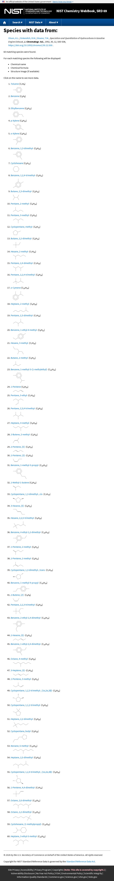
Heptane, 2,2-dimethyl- (22, 718)
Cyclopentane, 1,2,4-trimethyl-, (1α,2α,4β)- (32, 771)
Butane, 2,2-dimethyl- (21, 238)
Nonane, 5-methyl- (20, 745)
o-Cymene (16, 287)
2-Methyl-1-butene (20, 482)
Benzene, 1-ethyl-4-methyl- (24, 329)
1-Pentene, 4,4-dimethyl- (23, 787)
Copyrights (57, 869)
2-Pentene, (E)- (18, 446)
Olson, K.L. (13, 38)
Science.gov (71, 876)
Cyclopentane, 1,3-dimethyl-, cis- (27, 494)
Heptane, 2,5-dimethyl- (22, 757)
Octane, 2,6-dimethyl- (21, 800)
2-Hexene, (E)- (17, 635)
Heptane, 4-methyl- (20, 422)
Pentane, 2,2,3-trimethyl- (23, 604)
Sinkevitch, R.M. (28, 38)
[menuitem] (4, 22)
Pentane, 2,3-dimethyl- (22, 315)
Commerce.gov (56, 876)
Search (16, 22)
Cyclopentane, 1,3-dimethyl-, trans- (28, 569)
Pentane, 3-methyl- (20, 215)
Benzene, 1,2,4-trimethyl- (23, 175)
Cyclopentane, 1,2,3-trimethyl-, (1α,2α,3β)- (32, 690)
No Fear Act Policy (45, 873)
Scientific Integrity (93, 873)
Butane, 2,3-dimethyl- (21, 191)
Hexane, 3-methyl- (20, 342)
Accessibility (27, 869)
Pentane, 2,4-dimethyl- (22, 263)
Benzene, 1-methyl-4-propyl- (25, 582)
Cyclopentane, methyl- (22, 226)
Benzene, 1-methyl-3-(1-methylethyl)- (29, 369)
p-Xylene (15, 120)
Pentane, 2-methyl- (20, 203)
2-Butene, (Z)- (17, 594)
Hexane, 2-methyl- (20, 251)
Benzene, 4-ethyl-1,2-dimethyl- (26, 532)
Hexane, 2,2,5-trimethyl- (22, 517)
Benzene (15, 96)
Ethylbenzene (17, 108)
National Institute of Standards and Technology (28, 11)
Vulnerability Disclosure (23, 873)
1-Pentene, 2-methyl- (21, 546)
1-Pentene (16, 386)
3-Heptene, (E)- (18, 670)
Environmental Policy (72, 873)
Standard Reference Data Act (80, 861)
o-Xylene (15, 133)
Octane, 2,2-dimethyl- (21, 811)
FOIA (57, 873)
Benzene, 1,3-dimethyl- (22, 148)
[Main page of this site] (4, 22)
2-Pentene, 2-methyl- (21, 558)
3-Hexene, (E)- (17, 505)
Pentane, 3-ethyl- (19, 395)
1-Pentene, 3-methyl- (21, 678)
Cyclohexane (17, 163)
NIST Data (34, 22)
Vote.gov (92, 876)
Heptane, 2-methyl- (20, 303)
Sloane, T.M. (43, 38)
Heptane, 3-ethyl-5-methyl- (24, 836)
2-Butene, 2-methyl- (20, 434)
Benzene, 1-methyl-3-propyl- (25, 465)
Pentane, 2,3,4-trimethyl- (23, 408)
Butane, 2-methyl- (19, 357)
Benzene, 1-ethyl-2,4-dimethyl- (26, 643)
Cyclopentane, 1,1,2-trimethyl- (26, 705)
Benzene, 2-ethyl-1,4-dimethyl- (26, 617)
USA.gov (83, 876)
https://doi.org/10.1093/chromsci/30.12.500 (30, 45)
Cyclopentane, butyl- (21, 731)
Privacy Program (43, 869)
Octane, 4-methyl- (19, 658)
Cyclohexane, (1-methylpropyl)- (26, 824)
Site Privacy (13, 869)
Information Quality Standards (32, 876)
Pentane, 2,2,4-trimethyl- (23, 274)
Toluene (15, 83)
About (52, 22)
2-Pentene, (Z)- (18, 455)
